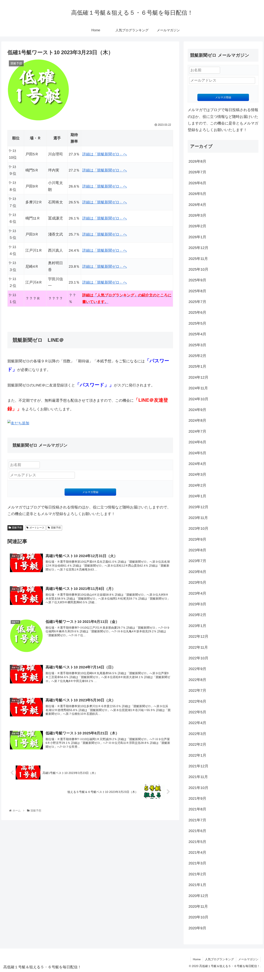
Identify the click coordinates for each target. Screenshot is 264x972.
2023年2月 (197, 615)
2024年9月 (197, 410)
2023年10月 (198, 528)
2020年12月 (198, 896)
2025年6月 (197, 312)
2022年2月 (197, 744)
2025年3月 (197, 345)
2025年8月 (197, 291)
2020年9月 (197, 928)
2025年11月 (198, 259)
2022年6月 (197, 701)
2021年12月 (198, 766)
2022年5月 (197, 712)
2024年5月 (197, 453)
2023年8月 (197, 550)
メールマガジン (248, 959)
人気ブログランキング (219, 959)
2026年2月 (197, 226)
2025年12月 (198, 248)
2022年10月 (198, 658)
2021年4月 (197, 852)
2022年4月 (197, 723)
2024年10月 (198, 399)
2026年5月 (197, 194)
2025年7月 (197, 302)
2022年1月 (197, 755)
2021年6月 (197, 831)
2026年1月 (197, 237)
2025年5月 (197, 323)
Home (197, 959)
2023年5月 (197, 582)
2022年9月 (197, 669)
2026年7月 (197, 172)
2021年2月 (197, 874)
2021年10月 (198, 788)
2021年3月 (197, 863)
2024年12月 (198, 377)
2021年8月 (197, 809)
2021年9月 (197, 798)
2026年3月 (197, 215)
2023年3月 (197, 604)
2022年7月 (197, 690)
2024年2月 (197, 485)
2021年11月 (198, 777)
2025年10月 (198, 269)
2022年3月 (197, 734)
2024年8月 (197, 420)
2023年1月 (197, 626)
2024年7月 (197, 431)
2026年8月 (197, 161)
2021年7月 (197, 820)
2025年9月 (197, 280)
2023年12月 (198, 507)
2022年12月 (198, 636)
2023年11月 (198, 518)
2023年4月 (197, 593)
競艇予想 (17, 527)
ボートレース (36, 527)
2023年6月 (197, 572)
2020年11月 (198, 906)
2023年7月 (197, 561)
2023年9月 (197, 539)
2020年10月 (198, 917)
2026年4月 (197, 205)
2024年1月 (197, 496)
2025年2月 (197, 356)
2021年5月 (197, 842)
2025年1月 (197, 366)
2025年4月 (197, 334)
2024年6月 (197, 442)
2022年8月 (197, 680)
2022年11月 (198, 647)
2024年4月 (197, 464)
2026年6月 (197, 183)
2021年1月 (197, 885)
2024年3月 (197, 474)
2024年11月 (198, 388)
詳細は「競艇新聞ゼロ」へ (104, 154)
